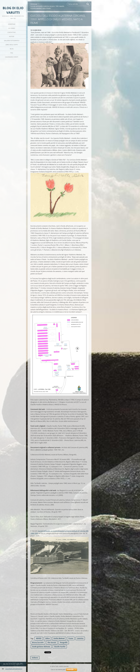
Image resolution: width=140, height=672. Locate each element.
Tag (31, 638)
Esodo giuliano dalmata (41, 647)
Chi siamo (11, 28)
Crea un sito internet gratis (58, 669)
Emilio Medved (59, 638)
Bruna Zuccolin (38, 642)
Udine (47, 638)
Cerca (88, 4)
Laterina (80, 638)
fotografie (63, 642)
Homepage (11, 24)
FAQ (11, 53)
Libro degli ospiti (11, 45)
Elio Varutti (52, 642)
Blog (11, 49)
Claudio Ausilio (59, 647)
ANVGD (38, 638)
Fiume (70, 638)
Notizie (11, 36)
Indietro (35, 658)
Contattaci (12, 32)
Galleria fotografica (11, 40)
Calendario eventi (11, 57)
